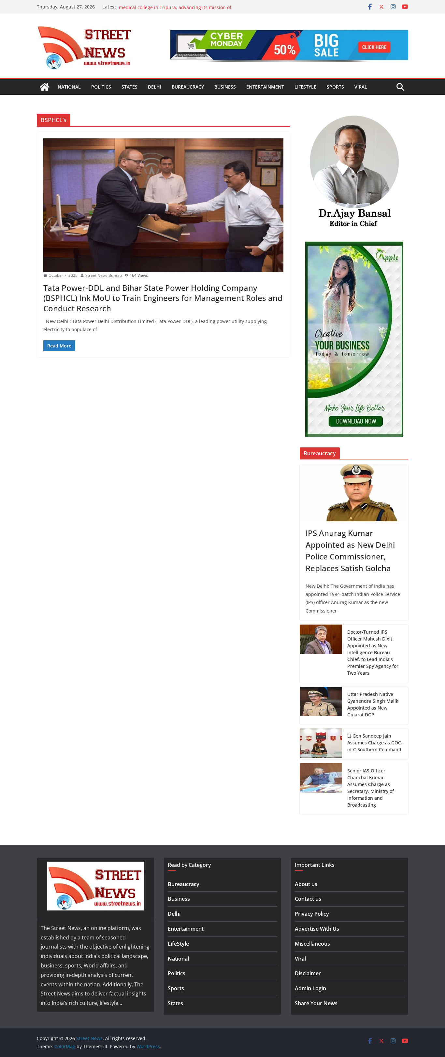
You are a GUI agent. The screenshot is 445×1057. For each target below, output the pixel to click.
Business (225, 87)
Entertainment (265, 87)
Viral (360, 87)
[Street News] (44, 87)
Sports (335, 87)
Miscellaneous (312, 943)
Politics (101, 87)
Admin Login (310, 988)
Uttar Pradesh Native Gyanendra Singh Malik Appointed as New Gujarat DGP (372, 704)
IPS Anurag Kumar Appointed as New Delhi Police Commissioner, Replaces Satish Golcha (350, 550)
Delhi (154, 87)
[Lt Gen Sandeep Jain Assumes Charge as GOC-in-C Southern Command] (321, 743)
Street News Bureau (103, 275)
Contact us (308, 898)
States (129, 87)
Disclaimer (308, 973)
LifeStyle (305, 87)
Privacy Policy (312, 913)
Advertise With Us (317, 928)
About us (306, 884)
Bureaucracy (188, 87)
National (69, 87)
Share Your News (316, 1003)
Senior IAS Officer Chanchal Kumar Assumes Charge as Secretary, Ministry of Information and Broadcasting (370, 788)
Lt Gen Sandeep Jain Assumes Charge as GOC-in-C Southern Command (375, 743)
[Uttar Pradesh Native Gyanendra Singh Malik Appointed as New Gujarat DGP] (321, 706)
